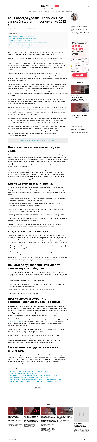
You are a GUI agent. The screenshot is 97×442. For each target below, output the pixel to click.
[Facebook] (83, 439)
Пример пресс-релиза (49, 11)
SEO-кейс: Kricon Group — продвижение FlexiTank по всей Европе (65, 417)
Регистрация (69, 11)
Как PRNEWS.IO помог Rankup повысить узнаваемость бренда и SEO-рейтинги (80, 425)
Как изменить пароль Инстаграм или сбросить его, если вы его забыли (33, 375)
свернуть (21, 34)
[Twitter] (85, 439)
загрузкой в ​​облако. (16, 321)
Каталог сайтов (60, 11)
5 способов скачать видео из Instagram (23, 373)
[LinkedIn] (88, 439)
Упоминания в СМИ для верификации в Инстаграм (38, 141)
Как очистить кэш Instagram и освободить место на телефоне (30, 371)
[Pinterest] (86, 439)
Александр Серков (76, 23)
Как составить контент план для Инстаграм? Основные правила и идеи (33, 381)
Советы (9, 14)
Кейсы (40, 11)
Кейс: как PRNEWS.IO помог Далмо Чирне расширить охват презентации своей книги (15, 418)
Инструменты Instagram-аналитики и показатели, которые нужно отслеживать (36, 379)
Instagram (38, 387)
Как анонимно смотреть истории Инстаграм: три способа (29, 377)
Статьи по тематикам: (30, 11)
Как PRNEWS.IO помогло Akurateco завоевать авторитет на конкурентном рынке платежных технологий (31, 418)
